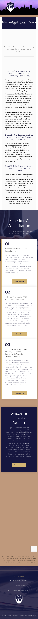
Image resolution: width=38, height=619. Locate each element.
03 (7, 344)
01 (7, 243)
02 (7, 291)
